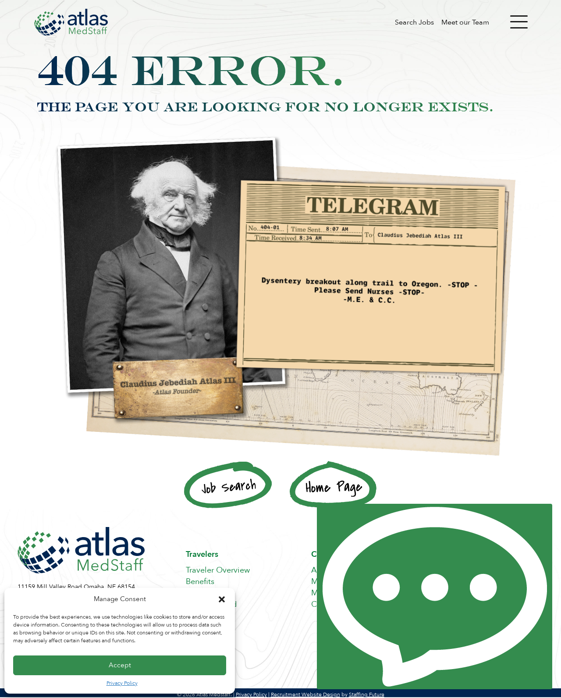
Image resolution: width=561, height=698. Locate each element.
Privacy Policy (122, 683)
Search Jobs (414, 22)
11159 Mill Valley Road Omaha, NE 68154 (76, 587)
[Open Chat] (434, 596)
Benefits (200, 581)
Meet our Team (465, 22)
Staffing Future (366, 694)
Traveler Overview (218, 570)
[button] (221, 599)
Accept (120, 665)
